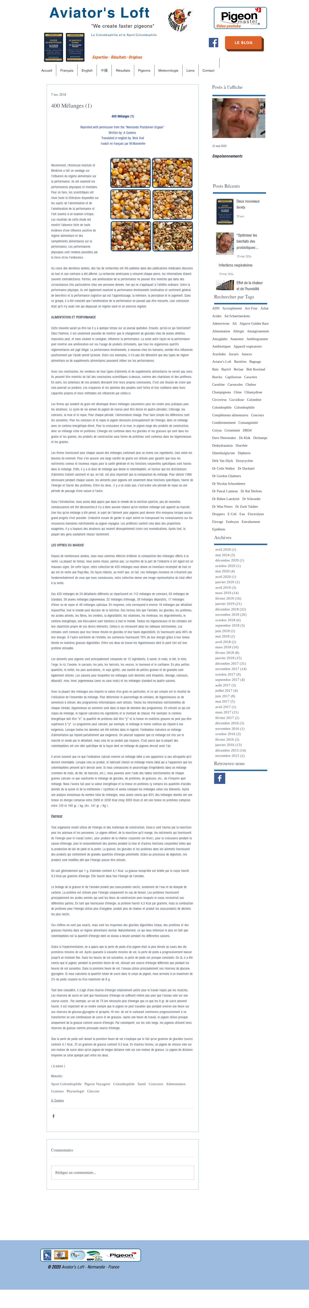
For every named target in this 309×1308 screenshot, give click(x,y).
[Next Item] (257, 118)
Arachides (219, 354)
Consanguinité (248, 423)
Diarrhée (241, 445)
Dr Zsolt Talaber (246, 506)
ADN (215, 308)
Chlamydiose (253, 392)
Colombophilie (244, 407)
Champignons (221, 392)
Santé (142, 1084)
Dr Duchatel (246, 468)
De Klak (244, 438)
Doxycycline (244, 461)
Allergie (238, 331)
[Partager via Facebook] (53, 1116)
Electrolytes (256, 514)
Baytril (226, 369)
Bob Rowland (255, 369)
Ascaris (234, 354)
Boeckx (217, 377)
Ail (234, 323)
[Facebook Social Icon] (213, 42)
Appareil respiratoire (247, 346)
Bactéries (240, 361)
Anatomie (237, 339)
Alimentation (176, 1084)
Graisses (57, 1091)
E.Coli (232, 514)
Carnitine (218, 384)
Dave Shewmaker (224, 438)
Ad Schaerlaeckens (237, 316)
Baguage (255, 361)
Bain (215, 369)
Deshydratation (222, 445)
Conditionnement (224, 423)
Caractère (250, 377)
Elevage (217, 522)
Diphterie (244, 453)
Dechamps (260, 438)
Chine (238, 392)
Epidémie (218, 529)
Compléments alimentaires (230, 415)
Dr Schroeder (251, 499)
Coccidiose (236, 400)
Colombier (254, 400)
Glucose (93, 1091)
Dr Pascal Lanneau (225, 491)
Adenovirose (220, 323)
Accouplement (232, 308)
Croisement (232, 430)
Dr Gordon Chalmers (226, 476)
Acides (216, 316)
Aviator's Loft (221, 361)
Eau (242, 514)
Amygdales (219, 339)
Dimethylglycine (223, 453)
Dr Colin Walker (223, 468)
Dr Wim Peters (222, 506)
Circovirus (219, 400)
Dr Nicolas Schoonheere (228, 484)
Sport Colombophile (66, 1084)
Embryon (232, 522)
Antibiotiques (221, 346)
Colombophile (124, 1084)
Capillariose (233, 377)
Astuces (246, 354)
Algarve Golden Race (254, 323)
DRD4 (247, 430)
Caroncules (235, 384)
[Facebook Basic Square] (219, 778)
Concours (156, 1084)
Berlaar (239, 369)
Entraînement (251, 522)
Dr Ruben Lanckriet (225, 499)
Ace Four (251, 308)
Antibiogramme (257, 339)
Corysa (217, 430)
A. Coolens (57, 1101)
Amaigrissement (258, 331)
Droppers (218, 514)
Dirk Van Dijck (222, 461)
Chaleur (251, 384)
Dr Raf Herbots (251, 491)
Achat (264, 308)
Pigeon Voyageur (97, 1084)
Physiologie (75, 1091)
